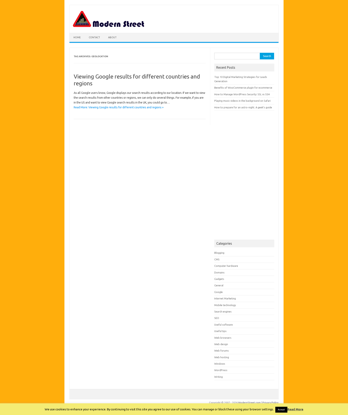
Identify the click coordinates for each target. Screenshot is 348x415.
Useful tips (220, 331)
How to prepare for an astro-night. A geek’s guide (243, 107)
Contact (94, 37)
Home (77, 37)
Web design (221, 344)
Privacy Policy (270, 402)
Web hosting (221, 357)
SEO (216, 318)
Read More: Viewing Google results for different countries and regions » (119, 107)
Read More (295, 409)
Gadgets (219, 278)
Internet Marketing (225, 298)
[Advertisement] (244, 175)
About (112, 37)
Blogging (219, 252)
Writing (218, 376)
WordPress (220, 370)
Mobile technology (225, 305)
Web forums (221, 350)
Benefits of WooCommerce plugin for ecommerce (243, 87)
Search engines (223, 311)
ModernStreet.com (249, 402)
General (218, 285)
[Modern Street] (109, 26)
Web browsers (222, 337)
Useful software (223, 324)
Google (218, 292)
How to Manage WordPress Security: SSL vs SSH (242, 94)
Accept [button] (281, 409)
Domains (219, 272)
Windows (219, 363)
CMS (217, 259)
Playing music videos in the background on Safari (242, 100)
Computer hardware (226, 265)
